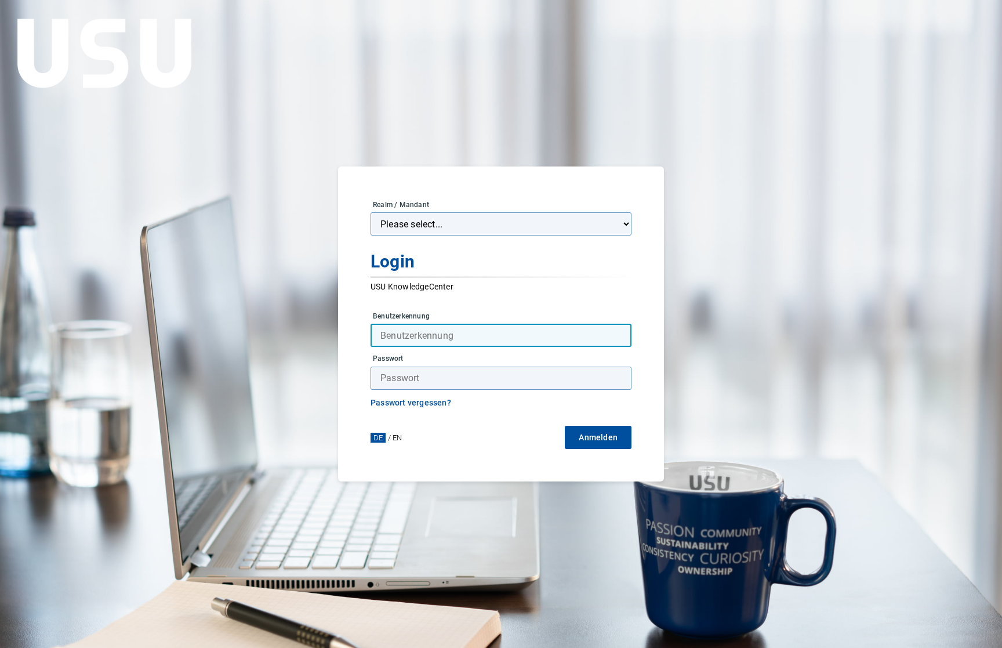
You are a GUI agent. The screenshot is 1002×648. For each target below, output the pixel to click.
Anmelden (598, 437)
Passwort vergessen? (411, 402)
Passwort (388, 358)
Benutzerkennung (401, 316)
